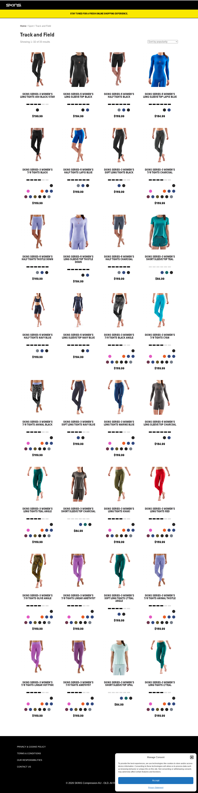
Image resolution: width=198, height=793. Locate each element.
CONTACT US (24, 766)
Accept (155, 780)
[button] (191, 757)
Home (23, 26)
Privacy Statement (155, 788)
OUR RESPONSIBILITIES (29, 760)
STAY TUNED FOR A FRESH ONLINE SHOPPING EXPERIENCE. (99, 13)
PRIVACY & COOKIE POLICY (31, 747)
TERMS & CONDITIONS (29, 753)
